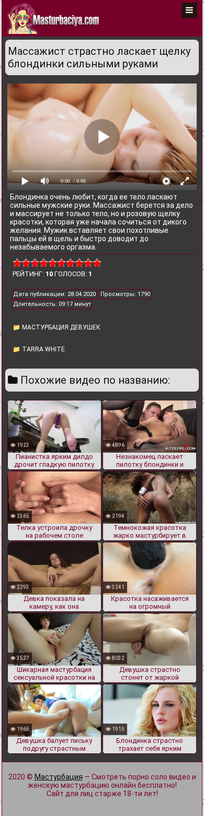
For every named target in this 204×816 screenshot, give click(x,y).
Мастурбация (59, 777)
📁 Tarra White (39, 349)
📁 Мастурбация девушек (56, 327)
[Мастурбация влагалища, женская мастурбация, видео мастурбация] (54, 18)
